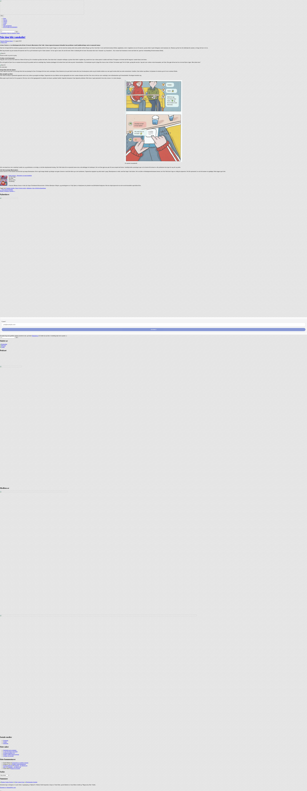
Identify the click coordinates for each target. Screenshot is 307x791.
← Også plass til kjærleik (6, 189)
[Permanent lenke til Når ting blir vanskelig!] (3, 42)
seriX (4, 24)
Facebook (5, 740)
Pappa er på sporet (15, 768)
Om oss (5, 20)
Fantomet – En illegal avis (20, 765)
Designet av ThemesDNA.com (8, 787)
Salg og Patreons (7, 25)
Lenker (5, 22)
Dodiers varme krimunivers (19, 764)
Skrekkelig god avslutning (9, 750)
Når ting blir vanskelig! (12, 37)
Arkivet (5, 21)
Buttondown (35, 335)
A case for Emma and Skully (10, 751)
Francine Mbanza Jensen (6, 41)
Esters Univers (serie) (20, 188)
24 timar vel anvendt (8, 756)
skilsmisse (29, 188)
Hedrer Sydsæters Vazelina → (7, 191)
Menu (2, 15)
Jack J (4, 767)
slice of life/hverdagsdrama (39, 188)
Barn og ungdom (11, 33)
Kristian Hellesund (8, 765)
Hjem (4, 18)
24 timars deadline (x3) (9, 753)
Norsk (18, 33)
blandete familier (10, 188)
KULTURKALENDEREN (10, 27)
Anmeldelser (3, 33)
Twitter (5, 742)
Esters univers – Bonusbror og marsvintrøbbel (20, 175)
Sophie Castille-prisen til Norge (11, 754)
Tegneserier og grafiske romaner (20, 762)
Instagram (5, 743)
